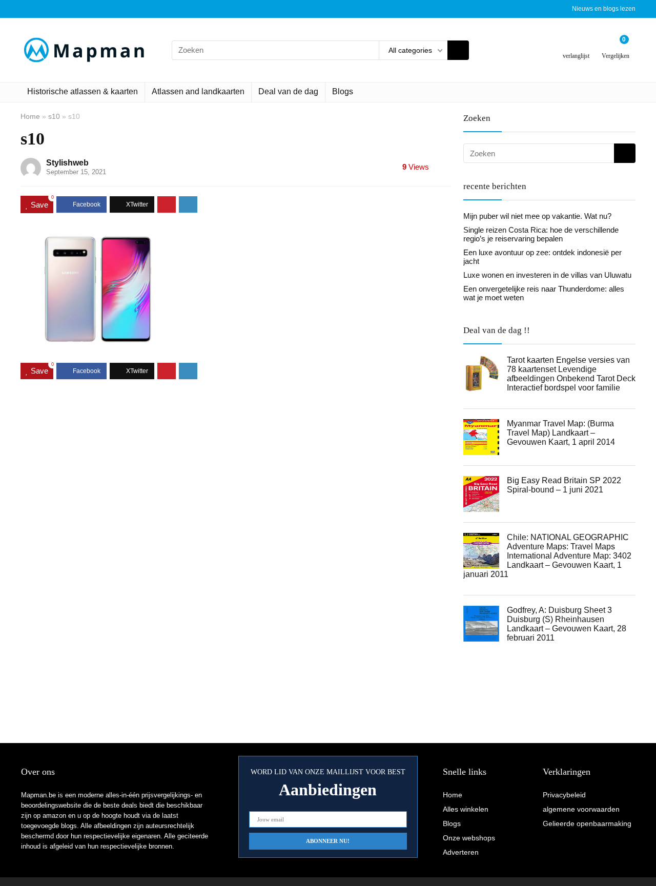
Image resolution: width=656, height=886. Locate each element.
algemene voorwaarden (581, 809)
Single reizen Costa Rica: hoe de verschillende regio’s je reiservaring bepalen (541, 234)
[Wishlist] (576, 46)
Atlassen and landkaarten (198, 91)
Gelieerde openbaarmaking (587, 823)
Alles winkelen (465, 809)
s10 (54, 116)
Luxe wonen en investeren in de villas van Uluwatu (547, 275)
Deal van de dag (288, 91)
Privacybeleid (564, 795)
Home (30, 116)
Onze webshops (469, 838)
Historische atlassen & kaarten (82, 91)
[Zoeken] (458, 50)
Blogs (342, 91)
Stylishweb (67, 162)
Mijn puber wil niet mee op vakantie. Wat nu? (537, 216)
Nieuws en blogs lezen (604, 8)
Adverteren (461, 852)
